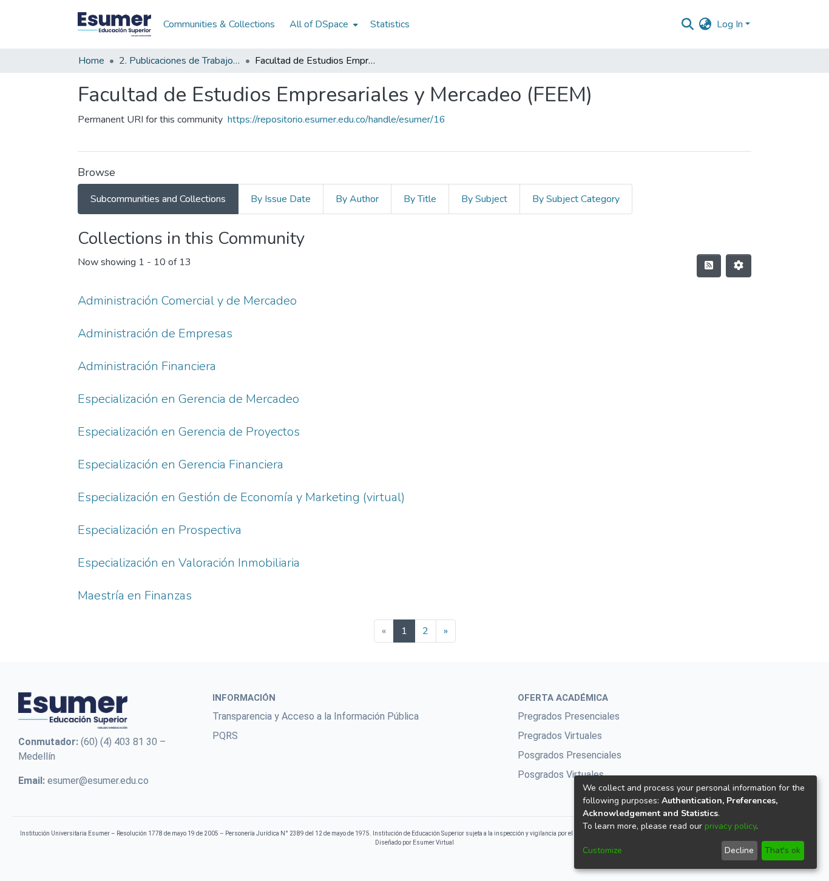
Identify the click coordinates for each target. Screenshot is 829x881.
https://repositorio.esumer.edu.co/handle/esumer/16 (336, 119)
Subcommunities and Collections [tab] (158, 199)
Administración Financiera (147, 366)
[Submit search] (687, 24)
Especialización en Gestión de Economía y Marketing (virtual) (241, 497)
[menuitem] (322, 24)
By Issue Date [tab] (281, 199)
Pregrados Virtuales (560, 735)
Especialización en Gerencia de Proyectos (189, 432)
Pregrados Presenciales (569, 716)
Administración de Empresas (155, 333)
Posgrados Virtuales (561, 774)
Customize (602, 850)
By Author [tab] (357, 199)
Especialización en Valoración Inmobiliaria (189, 563)
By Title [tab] (420, 199)
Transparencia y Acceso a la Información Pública (315, 716)
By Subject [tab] (484, 199)
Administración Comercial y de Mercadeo (187, 300)
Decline (739, 850)
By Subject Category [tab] (576, 199)
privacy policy (730, 826)
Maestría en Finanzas (135, 595)
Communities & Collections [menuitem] (219, 24)
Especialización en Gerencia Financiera (180, 464)
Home (91, 60)
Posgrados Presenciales (569, 755)
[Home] (114, 24)
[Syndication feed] (709, 265)
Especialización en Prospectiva (160, 530)
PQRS (225, 735)
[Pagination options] (738, 265)
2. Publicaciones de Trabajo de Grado (179, 60)
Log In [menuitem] (730, 24)
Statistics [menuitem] (390, 24)
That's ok (782, 850)
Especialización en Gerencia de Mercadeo (188, 399)
